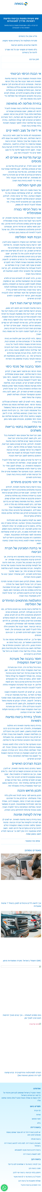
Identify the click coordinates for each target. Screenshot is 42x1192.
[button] (21, 10)
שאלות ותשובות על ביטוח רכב (29, 1181)
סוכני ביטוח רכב (35, 1168)
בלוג (29, 25)
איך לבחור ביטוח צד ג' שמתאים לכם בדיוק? (24, 1164)
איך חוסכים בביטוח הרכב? (31, 1185)
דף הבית (35, 25)
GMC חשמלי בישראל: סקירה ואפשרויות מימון (22, 961)
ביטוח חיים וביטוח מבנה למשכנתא (28, 1150)
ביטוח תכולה (36, 1139)
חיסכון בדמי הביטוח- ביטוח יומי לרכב (27, 1173)
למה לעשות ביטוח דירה (32, 1154)
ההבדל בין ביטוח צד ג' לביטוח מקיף (27, 1177)
